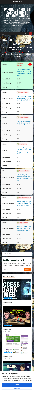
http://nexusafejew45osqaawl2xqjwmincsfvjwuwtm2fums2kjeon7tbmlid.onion (24, 72)
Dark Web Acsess (17, 289)
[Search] (25, 33)
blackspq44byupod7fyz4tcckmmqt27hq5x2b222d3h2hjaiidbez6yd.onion (24, 203)
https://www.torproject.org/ (13, 52)
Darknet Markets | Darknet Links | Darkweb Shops (17, 12)
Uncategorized (8, 298)
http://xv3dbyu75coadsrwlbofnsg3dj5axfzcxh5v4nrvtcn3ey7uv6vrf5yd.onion (24, 177)
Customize (17, 388)
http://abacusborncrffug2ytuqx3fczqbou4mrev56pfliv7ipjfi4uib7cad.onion (24, 98)
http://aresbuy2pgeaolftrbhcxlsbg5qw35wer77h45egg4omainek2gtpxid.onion (24, 151)
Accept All (17, 384)
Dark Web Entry (17, 316)
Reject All (17, 392)
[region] (17, 383)
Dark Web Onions (17, 344)
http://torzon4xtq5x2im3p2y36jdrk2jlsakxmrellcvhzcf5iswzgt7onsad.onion (24, 124)
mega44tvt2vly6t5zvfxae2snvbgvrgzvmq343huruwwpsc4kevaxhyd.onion (24, 228)
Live (30, 33)
